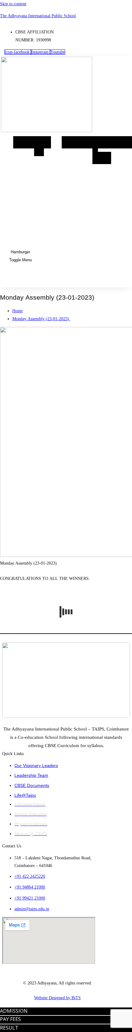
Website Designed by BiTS (57, 998)
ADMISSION (14, 1010)
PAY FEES (10, 1019)
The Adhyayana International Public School (38, 15)
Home (23, 142)
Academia (77, 142)
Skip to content (13, 4)
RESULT (9, 1027)
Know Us (42, 146)
